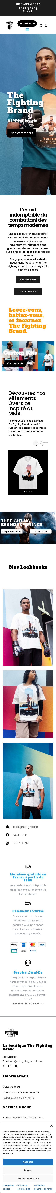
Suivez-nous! (41, 531)
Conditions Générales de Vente (21, 1092)
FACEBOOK (20, 835)
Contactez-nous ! (28, 291)
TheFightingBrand (25, 827)
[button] (51, 1125)
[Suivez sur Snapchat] (16, 1066)
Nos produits (15, 363)
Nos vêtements (22, 133)
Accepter (28, 1162)
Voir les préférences (28, 1178)
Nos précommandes (11, 531)
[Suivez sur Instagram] (9, 1066)
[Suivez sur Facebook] (3, 1066)
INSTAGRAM (21, 843)
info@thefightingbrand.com (28, 1003)
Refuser (28, 1170)
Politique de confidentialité (18, 1098)
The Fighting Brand (25, 103)
